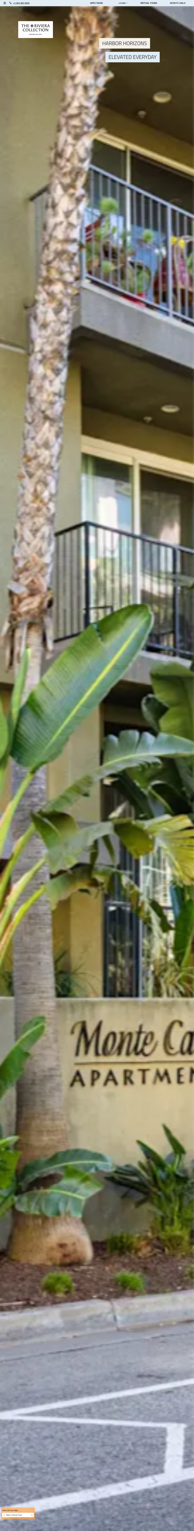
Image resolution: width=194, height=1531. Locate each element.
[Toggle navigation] (4, 3)
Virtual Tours (148, 3)
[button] (123, 3)
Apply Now (96, 3)
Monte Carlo (178, 3)
